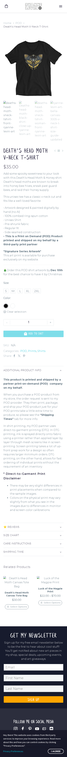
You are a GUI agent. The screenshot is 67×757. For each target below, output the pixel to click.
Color (6, 298)
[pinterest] (30, 729)
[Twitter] (19, 356)
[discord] (51, 729)
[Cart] (6, 6)
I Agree (55, 751)
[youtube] (37, 729)
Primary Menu (61, 6)
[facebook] (23, 729)
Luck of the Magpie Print (50, 590)
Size (6, 282)
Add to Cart (34, 334)
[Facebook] (14, 356)
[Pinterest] (24, 356)
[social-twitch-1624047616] (44, 729)
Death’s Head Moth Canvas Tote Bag (17, 594)
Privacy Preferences (13, 751)
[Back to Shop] (58, 150)
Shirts (41, 351)
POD (18, 23)
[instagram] (16, 729)
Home (7, 23)
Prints (32, 351)
